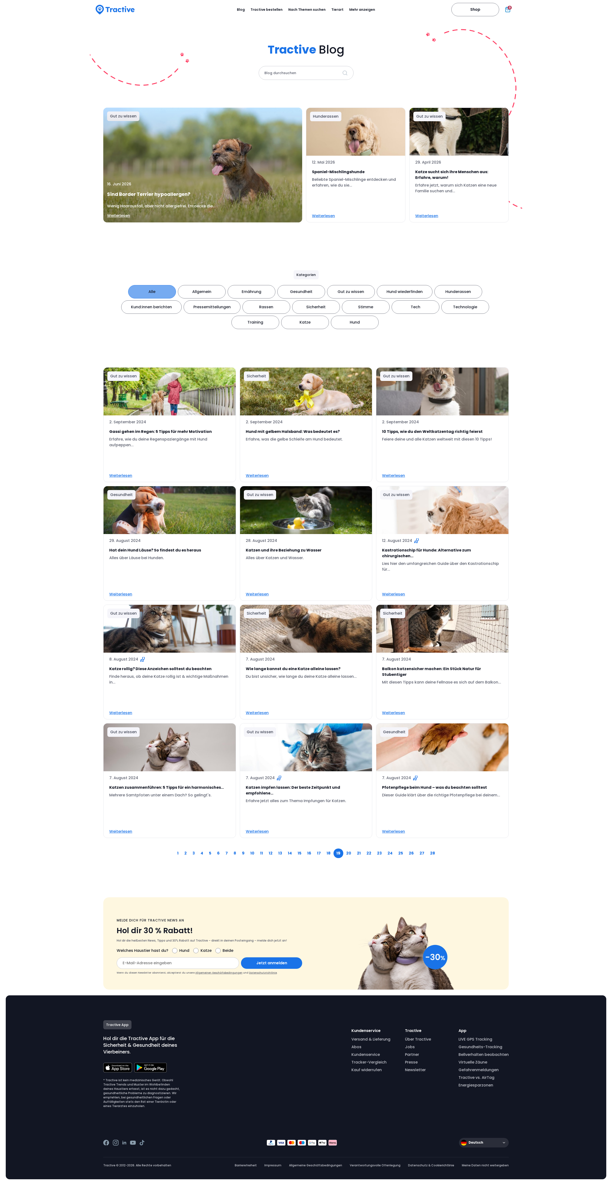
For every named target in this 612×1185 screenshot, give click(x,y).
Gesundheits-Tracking (480, 1047)
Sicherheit (316, 307)
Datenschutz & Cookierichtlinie (431, 1165)
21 (359, 853)
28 (432, 853)
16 (309, 853)
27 (422, 853)
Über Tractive (418, 1039)
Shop (475, 9)
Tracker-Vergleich (369, 1062)
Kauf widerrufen (366, 1070)
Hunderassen (458, 291)
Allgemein (201, 291)
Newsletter (415, 1070)
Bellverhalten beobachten (484, 1054)
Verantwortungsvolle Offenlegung (375, 1165)
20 (348, 853)
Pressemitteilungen (212, 307)
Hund (355, 322)
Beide (228, 950)
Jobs (410, 1047)
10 (252, 853)
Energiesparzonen (476, 1085)
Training (255, 322)
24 (390, 853)
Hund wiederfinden (405, 291)
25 (400, 853)
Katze (305, 322)
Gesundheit (301, 291)
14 (290, 853)
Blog (241, 9)
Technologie (465, 307)
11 (261, 853)
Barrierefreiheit (246, 1165)
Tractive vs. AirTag (476, 1077)
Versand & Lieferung (370, 1039)
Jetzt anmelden (271, 963)
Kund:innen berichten (151, 307)
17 (319, 853)
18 (329, 853)
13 (280, 853)
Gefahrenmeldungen (479, 1070)
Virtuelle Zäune (473, 1062)
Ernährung (251, 291)
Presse (411, 1062)
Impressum (272, 1165)
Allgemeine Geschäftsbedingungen (315, 1165)
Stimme (365, 307)
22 (368, 853)
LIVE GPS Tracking (475, 1039)
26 (411, 853)
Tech (415, 307)
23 (379, 853)
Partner (412, 1054)
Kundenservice (365, 1054)
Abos (356, 1047)
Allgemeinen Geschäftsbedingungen (218, 973)
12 (271, 853)
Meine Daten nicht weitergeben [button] (485, 1165)
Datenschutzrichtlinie (263, 973)
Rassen (266, 307)
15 (299, 853)
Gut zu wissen (351, 291)
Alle (151, 291)
